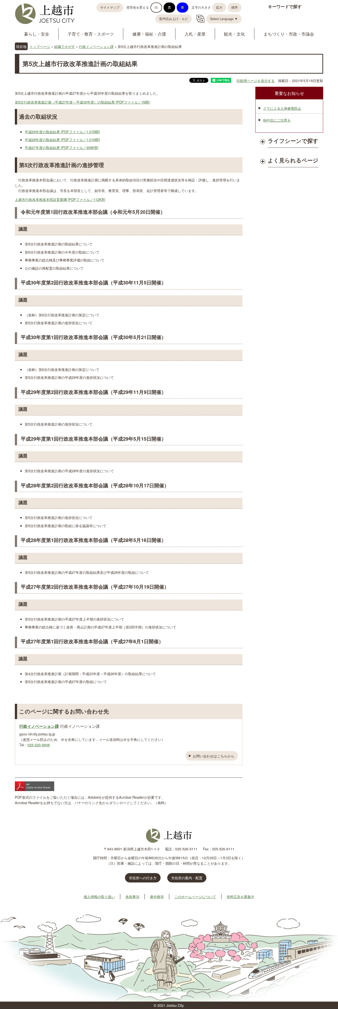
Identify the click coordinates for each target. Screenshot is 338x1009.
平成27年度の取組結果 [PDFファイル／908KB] (61, 147)
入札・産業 (195, 34)
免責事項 (132, 896)
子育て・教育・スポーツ (91, 34)
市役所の (186, 877)
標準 (234, 7)
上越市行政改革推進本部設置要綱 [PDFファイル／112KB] (60, 199)
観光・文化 (234, 34)
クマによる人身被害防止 (282, 108)
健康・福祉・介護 (149, 34)
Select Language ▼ (224, 19)
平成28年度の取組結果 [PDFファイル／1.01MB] (62, 139)
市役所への (143, 877)
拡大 (219, 7)
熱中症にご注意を (277, 120)
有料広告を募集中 (240, 896)
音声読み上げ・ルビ (173, 19)
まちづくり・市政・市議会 (289, 34)
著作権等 (157, 896)
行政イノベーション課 (96, 46)
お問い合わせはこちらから (213, 755)
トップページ (39, 46)
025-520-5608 (38, 744)
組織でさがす (64, 46)
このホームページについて (195, 896)
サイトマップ (110, 7)
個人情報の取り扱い (99, 896)
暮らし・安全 (36, 34)
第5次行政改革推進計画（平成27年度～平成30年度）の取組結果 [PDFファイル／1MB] (82, 102)
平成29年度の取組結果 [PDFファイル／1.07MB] (62, 131)
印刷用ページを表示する (256, 80)
